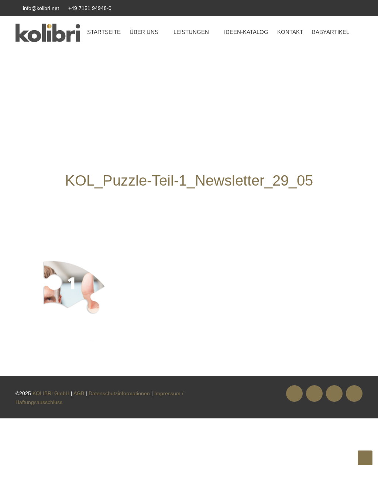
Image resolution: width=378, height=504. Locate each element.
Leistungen (191, 32)
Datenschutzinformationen (119, 393)
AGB (78, 393)
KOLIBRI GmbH (50, 393)
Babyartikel (330, 32)
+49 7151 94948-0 (89, 8)
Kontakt (290, 32)
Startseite (104, 32)
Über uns (144, 32)
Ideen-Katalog (246, 32)
